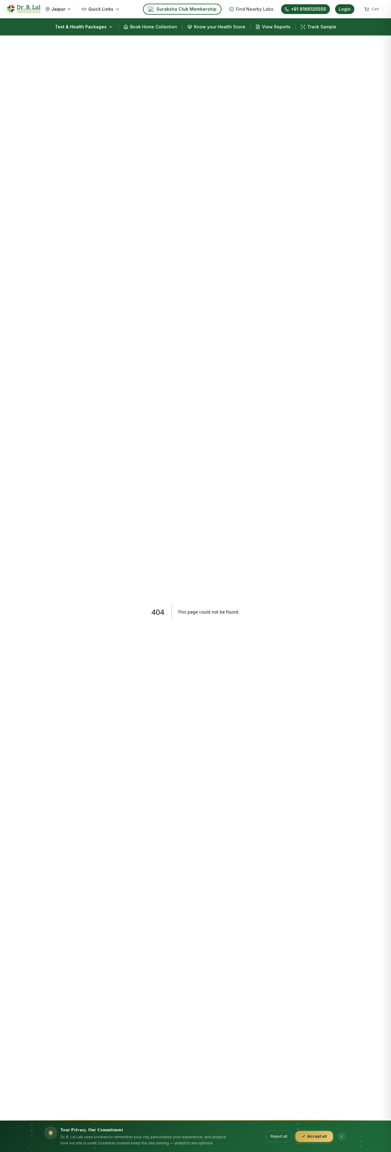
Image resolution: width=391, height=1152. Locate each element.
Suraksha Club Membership (186, 9)
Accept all (317, 1136)
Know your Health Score (219, 26)
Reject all (279, 1136)
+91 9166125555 (308, 9)
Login (345, 9)
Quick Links (100, 9)
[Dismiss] (341, 1136)
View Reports (276, 26)
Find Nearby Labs (254, 9)
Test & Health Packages (81, 26)
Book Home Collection (153, 26)
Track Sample (321, 26)
